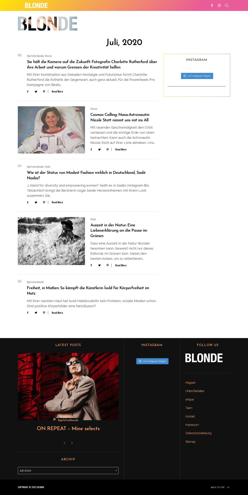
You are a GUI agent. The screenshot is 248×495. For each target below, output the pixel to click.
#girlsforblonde (35, 56)
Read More (57, 91)
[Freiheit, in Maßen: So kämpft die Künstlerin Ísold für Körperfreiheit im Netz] (19, 281)
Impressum (192, 425)
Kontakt (190, 416)
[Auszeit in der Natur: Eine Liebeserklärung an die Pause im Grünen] (51, 241)
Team (188, 408)
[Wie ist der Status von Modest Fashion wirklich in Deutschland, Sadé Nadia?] (19, 166)
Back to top (217, 487)
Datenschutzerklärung (198, 433)
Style (47, 166)
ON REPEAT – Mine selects (68, 428)
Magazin (190, 382)
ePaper (189, 399)
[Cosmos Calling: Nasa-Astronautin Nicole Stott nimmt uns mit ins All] (51, 129)
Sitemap (190, 441)
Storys (48, 56)
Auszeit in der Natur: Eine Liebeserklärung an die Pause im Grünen (118, 230)
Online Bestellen (194, 391)
